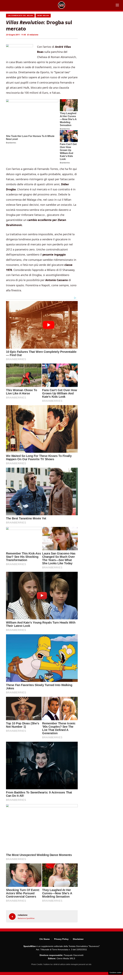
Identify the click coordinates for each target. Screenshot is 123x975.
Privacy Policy (61, 939)
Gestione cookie (115, 972)
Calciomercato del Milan (20, 15)
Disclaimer (78, 939)
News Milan (43, 15)
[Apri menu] (117, 5)
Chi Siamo (44, 939)
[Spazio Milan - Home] (61, 5)
